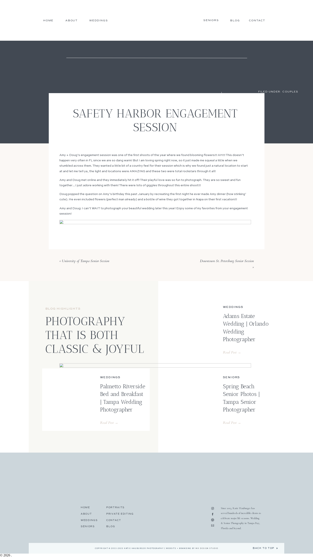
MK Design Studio (206, 548)
